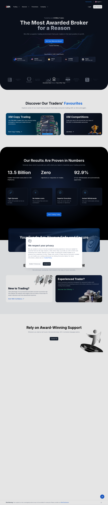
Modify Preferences (34, 264)
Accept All (47, 264)
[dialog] (54, 252)
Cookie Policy (48, 258)
